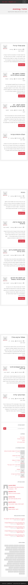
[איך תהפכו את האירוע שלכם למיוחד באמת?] (5, 279)
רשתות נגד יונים (9, 569)
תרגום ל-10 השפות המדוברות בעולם (12, 451)
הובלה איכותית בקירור (17, 134)
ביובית (23, 192)
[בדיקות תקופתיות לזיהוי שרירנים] (5, 368)
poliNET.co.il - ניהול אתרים (7, 583)
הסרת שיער (22, 437)
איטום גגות (16, 545)
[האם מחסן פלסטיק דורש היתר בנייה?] (5, 251)
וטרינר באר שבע (11, 555)
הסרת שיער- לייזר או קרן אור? (13, 464)
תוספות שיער (22, 573)
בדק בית (6, 545)
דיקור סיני (8, 547)
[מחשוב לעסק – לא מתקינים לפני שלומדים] (5, 106)
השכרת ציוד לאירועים (20, 553)
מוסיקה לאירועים (16, 563)
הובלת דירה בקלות (16, 460)
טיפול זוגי (14, 559)
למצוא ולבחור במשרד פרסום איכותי (16, 504)
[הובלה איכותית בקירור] (5, 135)
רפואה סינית (15, 569)
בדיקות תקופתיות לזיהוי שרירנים (17, 368)
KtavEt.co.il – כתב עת (9, 2)
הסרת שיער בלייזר (19, 395)
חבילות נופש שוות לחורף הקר (14, 498)
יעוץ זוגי (23, 561)
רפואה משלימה (21, 569)
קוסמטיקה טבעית (21, 438)
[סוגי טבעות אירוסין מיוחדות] (5, 223)
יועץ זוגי (10, 559)
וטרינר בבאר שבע (21, 557)
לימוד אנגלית (10, 561)
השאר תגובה (20, 51)
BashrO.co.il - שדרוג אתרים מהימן (19, 583)
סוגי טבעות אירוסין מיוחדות (19, 223)
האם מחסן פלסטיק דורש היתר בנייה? (17, 250)
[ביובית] (5, 193)
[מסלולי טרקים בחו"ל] (5, 338)
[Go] (4, 428)
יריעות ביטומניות (17, 561)
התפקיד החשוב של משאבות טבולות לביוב (17, 74)
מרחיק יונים (9, 563)
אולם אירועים (21, 545)
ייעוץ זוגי (6, 559)
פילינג (23, 440)
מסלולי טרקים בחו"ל (18, 337)
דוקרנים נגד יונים (14, 547)
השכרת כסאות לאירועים (14, 551)
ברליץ (23, 547)
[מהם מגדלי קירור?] (5, 46)
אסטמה (18, 469)
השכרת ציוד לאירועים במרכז (10, 553)
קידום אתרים (16, 567)
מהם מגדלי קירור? (19, 45)
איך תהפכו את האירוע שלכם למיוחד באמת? (18, 278)
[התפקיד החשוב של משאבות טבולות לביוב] (5, 74)
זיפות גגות (11, 557)
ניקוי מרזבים (18, 565)
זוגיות (16, 557)
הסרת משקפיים (21, 549)
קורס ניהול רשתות (16, 455)
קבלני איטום (22, 567)
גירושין (20, 547)
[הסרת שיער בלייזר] (5, 396)
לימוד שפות (22, 563)
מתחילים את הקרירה (15, 474)
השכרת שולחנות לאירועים (19, 555)
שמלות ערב (11, 571)
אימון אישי (11, 545)
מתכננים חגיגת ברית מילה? (14, 493)
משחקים (22, 565)
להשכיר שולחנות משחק (13, 509)
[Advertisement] (14, 28)
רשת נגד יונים (21, 571)
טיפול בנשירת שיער (20, 559)
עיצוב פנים (6, 565)
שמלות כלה (16, 571)
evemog (11, 49)
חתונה (7, 557)
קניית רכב (11, 567)
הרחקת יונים (22, 551)
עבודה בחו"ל (12, 565)
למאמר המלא (21, 64)
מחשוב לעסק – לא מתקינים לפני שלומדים (17, 105)
